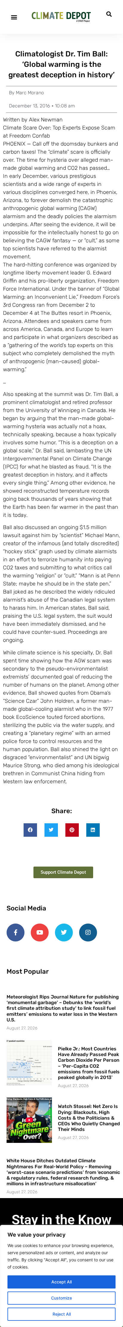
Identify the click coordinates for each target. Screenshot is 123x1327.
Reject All (62, 1314)
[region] (61, 1276)
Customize (61, 1297)
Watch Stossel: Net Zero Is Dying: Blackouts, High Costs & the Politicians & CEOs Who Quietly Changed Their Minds (89, 1117)
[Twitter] (64, 932)
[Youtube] (40, 932)
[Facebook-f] (15, 932)
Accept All (61, 1281)
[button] (14, 17)
